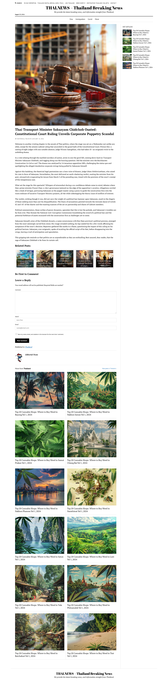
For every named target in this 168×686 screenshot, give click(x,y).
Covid (90, 19)
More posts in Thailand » (109, 368)
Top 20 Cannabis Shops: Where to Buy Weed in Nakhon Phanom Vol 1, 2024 (36, 510)
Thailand (28, 347)
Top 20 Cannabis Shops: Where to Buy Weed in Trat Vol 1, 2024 (90, 654)
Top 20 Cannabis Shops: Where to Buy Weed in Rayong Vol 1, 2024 (36, 413)
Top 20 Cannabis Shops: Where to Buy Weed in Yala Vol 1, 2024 (38, 606)
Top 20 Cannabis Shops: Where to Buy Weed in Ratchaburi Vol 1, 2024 (36, 654)
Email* (17, 324)
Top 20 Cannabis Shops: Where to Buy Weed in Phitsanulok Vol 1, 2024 (88, 606)
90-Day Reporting (30, 3)
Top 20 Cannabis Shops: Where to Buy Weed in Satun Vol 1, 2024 (39, 558)
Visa (71, 19)
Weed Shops (80, 3)
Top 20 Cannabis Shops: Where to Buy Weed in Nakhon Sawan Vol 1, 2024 (88, 413)
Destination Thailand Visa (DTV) (98, 3)
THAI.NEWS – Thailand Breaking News (84, 8)
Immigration (80, 19)
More (97, 19)
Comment (18, 290)
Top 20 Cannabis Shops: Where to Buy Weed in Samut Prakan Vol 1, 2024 (39, 461)
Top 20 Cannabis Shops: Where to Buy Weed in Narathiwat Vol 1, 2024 (88, 510)
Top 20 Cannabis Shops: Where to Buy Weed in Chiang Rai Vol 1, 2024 (88, 461)
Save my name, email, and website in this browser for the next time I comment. (41, 334)
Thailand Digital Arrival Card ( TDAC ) (50, 3)
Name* (17, 316)
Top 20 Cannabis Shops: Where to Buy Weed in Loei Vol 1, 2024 (90, 558)
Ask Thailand (70, 3)
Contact (113, 3)
